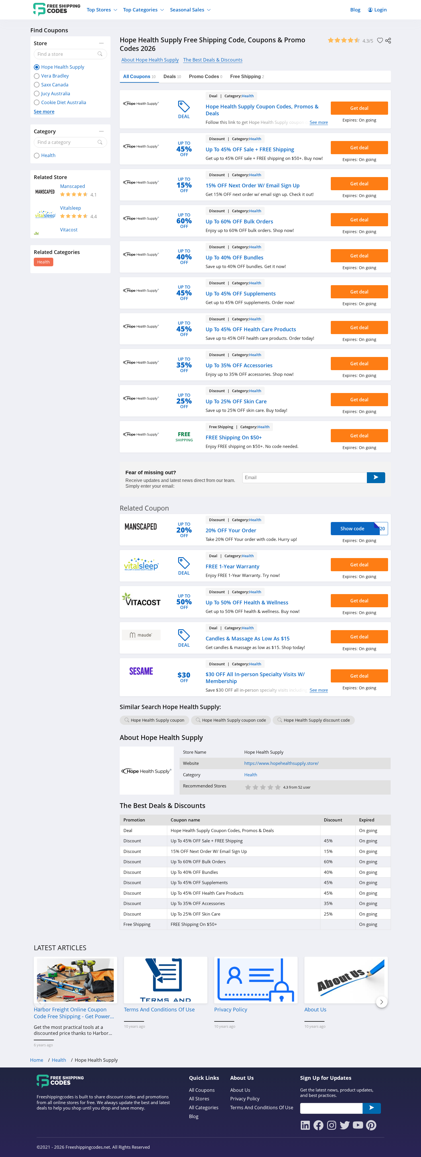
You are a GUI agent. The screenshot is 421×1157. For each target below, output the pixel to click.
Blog (355, 9)
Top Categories (140, 9)
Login (380, 9)
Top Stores (99, 9)
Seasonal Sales (187, 9)
